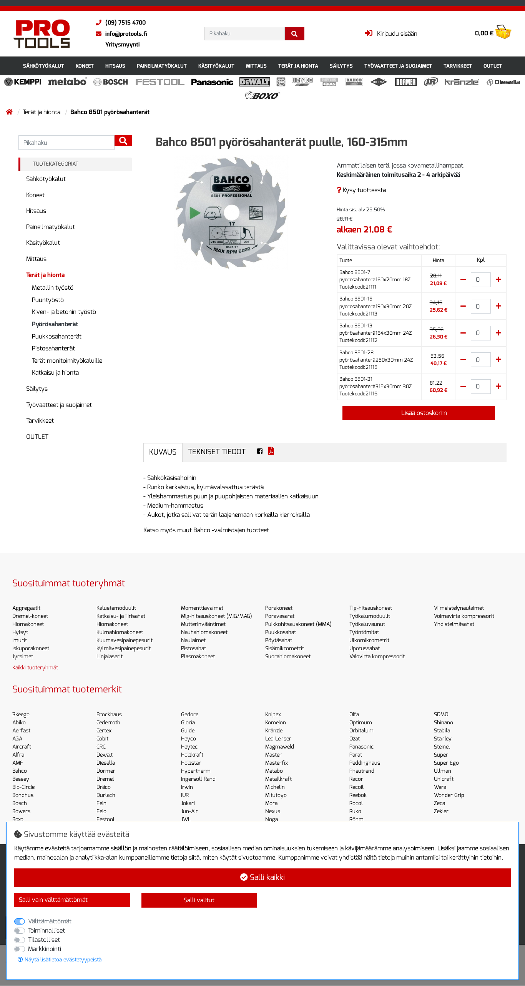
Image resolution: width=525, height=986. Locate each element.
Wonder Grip (449, 795)
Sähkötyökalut (43, 66)
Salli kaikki (266, 877)
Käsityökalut (216, 66)
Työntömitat (364, 632)
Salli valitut (199, 900)
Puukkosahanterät (56, 336)
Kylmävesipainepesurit (123, 648)
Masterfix (276, 763)
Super (441, 755)
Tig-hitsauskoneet (370, 608)
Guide (187, 730)
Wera (440, 787)
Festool (105, 819)
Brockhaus (109, 714)
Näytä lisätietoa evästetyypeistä (62, 959)
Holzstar (191, 763)
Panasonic (361, 746)
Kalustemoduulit (116, 608)
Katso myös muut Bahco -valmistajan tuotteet (206, 530)
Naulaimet (193, 640)
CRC (101, 746)
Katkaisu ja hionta (55, 373)
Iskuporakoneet (30, 648)
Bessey (20, 779)
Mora (271, 803)
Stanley (443, 738)
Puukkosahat (280, 632)
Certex (103, 730)
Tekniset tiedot (217, 451)
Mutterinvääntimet (203, 624)
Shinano (443, 722)
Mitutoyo (276, 795)
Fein (101, 803)
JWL (186, 819)
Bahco (19, 771)
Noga (271, 819)
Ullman (442, 771)
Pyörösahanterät (55, 324)
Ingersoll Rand (198, 779)
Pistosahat (193, 648)
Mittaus (256, 66)
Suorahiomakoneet (288, 656)
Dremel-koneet (30, 616)
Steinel (442, 746)
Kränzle (273, 730)
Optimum (360, 722)
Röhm (356, 819)
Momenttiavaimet (202, 608)
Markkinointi (44, 949)
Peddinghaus (364, 763)
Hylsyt (20, 632)
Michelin (275, 787)
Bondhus (22, 795)
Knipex (273, 714)
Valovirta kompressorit (377, 656)
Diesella (105, 763)
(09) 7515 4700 (125, 23)
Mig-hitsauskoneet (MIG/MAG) (216, 616)
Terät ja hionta (298, 66)
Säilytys (341, 66)
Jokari (188, 803)
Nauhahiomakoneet (204, 632)
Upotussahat (364, 648)
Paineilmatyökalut (162, 66)
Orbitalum (361, 730)
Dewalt (104, 755)
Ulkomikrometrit (369, 640)
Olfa (354, 714)
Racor (356, 779)
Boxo (17, 819)
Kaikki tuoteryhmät (35, 667)
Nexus (272, 811)
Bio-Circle (23, 787)
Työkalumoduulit (369, 616)
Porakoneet (278, 608)
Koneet (85, 66)
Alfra (18, 755)
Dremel (105, 779)
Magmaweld (279, 746)
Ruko (355, 811)
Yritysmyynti (122, 44)
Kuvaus (162, 452)
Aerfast (21, 730)
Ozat (354, 738)
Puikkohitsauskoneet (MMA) (298, 624)
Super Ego (446, 763)
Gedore (189, 714)
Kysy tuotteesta (363, 190)
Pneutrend (361, 771)
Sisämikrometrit (284, 648)
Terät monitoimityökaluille (67, 361)
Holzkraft (192, 755)
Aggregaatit (26, 608)
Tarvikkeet (458, 66)
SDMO (441, 714)
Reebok (358, 795)
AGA (17, 738)
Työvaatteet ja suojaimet (398, 66)
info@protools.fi (126, 34)
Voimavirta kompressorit (464, 616)
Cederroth (108, 722)
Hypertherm (196, 771)
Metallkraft (278, 779)
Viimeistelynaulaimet (459, 608)
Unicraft (444, 779)
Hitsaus (115, 66)
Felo (101, 811)
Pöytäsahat (278, 640)
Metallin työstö (52, 288)
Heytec (189, 746)
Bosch (19, 803)
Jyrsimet (22, 656)
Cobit (102, 738)
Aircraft (21, 746)
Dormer (105, 771)
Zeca (439, 803)
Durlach (105, 795)
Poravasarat (279, 616)
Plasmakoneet (198, 656)
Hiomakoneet (28, 624)
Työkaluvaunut (367, 624)
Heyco (188, 738)
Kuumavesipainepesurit (124, 640)
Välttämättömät (49, 921)
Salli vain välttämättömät (53, 900)
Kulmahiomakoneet (119, 632)
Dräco (103, 787)
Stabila (442, 730)
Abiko (19, 722)
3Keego (21, 714)
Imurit (19, 640)
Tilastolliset (44, 940)
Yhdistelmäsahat (454, 624)
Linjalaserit (109, 656)
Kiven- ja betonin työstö (64, 312)
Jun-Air (189, 811)
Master (273, 755)
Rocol (356, 803)
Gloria (188, 722)
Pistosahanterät (53, 348)
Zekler (441, 811)
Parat (355, 755)
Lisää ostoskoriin (423, 413)
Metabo (274, 771)
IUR (185, 795)
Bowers (21, 811)
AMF (17, 763)
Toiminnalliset (46, 930)
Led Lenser (278, 738)
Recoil (356, 787)
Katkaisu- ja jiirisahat (120, 616)
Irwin (187, 787)
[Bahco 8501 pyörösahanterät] (231, 212)
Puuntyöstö (48, 300)
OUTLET (492, 66)
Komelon (275, 722)
